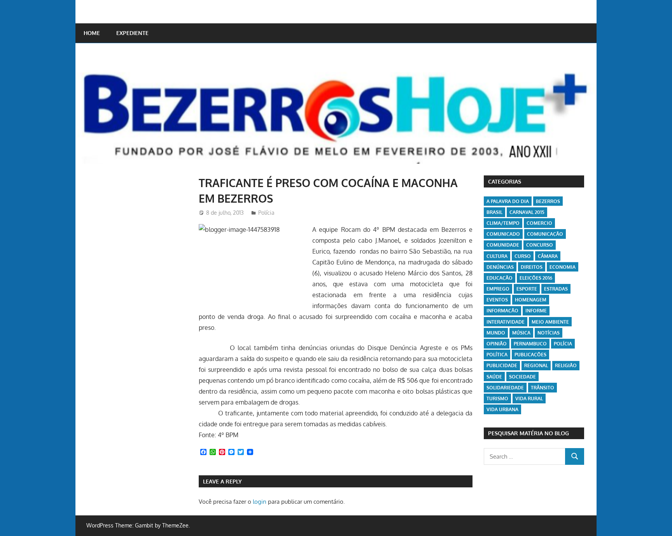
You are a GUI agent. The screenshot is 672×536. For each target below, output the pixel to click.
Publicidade (501, 365)
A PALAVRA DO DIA (507, 201)
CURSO (522, 256)
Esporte (526, 289)
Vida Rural (529, 398)
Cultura (497, 256)
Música (521, 333)
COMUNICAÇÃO (545, 234)
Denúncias (500, 267)
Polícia (266, 212)
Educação (499, 278)
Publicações (530, 354)
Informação (502, 311)
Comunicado (503, 234)
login (259, 501)
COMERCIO (539, 223)
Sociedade (522, 377)
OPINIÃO (496, 344)
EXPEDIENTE (132, 33)
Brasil (494, 212)
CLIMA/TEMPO (503, 223)
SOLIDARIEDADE (505, 388)
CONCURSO (539, 245)
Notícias (548, 333)
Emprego (497, 289)
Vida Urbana (502, 409)
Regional (536, 365)
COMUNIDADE (502, 245)
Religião (566, 365)
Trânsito (542, 388)
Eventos (497, 300)
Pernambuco (530, 344)
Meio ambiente (550, 322)
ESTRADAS (556, 289)
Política (497, 354)
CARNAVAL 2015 (526, 212)
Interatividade (505, 322)
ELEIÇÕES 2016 (536, 278)
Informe (536, 311)
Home (92, 33)
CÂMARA (548, 256)
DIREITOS (531, 267)
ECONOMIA (563, 267)
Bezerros (548, 201)
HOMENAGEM (530, 300)
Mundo (495, 333)
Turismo (497, 398)
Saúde (494, 377)
